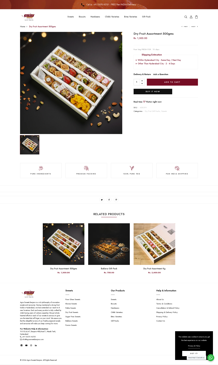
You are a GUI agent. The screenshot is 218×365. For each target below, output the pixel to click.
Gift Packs (115, 320)
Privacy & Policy (194, 346)
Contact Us (160, 320)
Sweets (70, 16)
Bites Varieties (130, 16)
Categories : (139, 111)
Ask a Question (160, 74)
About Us (160, 299)
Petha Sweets (70, 308)
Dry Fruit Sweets (71, 312)
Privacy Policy (162, 316)
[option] (71, 83)
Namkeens (95, 16)
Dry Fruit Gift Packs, (153, 111)
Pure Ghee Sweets (72, 299)
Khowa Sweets (71, 303)
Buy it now (153, 91)
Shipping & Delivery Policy (167, 312)
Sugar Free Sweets (72, 316)
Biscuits (82, 16)
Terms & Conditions (164, 303)
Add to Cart (172, 82)
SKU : (136, 107)
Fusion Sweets (71, 325)
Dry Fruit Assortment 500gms (63, 268)
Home (22, 26)
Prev (186, 26)
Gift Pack (146, 16)
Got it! (194, 353)
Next (194, 26)
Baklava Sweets (71, 320)
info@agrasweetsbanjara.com (33, 339)
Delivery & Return (142, 74)
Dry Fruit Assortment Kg (154, 268)
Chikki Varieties (112, 16)
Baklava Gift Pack (109, 268)
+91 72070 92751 (29, 336)
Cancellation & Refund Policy (167, 308)
